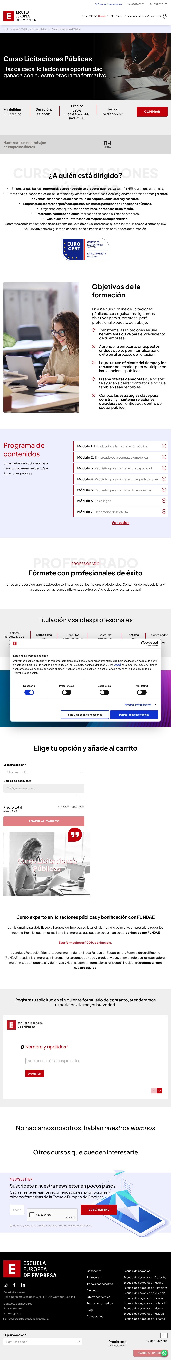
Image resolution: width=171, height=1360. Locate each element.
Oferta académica (98, 1297)
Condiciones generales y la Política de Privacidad (64, 1225)
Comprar (152, 111)
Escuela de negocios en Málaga (144, 1313)
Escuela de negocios (137, 1271)
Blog (90, 1310)
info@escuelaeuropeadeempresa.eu (28, 1318)
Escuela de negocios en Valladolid (145, 1303)
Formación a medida (135, 16)
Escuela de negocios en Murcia (143, 1308)
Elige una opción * (14, 764)
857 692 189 (161, 4)
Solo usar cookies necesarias (85, 714)
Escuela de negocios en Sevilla (143, 1298)
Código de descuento (17, 780)
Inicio (6, 29)
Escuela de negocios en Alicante (144, 1318)
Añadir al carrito (44, 821)
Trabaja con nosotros (100, 1284)
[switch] (66, 692)
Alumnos (92, 1290)
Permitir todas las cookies (134, 714)
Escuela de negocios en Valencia (144, 1293)
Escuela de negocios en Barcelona (146, 1287)
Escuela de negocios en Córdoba (145, 1277)
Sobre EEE (87, 16)
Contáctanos (154, 16)
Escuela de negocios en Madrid (143, 1282)
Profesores (94, 1277)
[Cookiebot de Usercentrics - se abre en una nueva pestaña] (143, 643)
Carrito (165, 16)
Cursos (102, 16)
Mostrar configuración (138, 704)
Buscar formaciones (109, 4)
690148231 (137, 4)
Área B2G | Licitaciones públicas (30, 29)
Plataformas (117, 16)
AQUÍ (118, 664)
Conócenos (94, 1271)
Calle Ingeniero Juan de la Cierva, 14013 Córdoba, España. (39, 1296)
